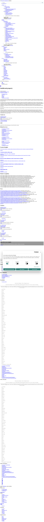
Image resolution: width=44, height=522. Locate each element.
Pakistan (3, 520)
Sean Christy (2, 221)
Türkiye (3, 501)
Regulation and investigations (9, 33)
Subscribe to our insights (3, 92)
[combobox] (21, 2)
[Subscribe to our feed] (0, 86)
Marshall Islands (4, 518)
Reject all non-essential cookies (9, 269)
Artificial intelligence (8, 54)
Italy (2, 498)
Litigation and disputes (9, 39)
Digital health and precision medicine (7, 130)
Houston (5, 69)
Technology (7, 25)
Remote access (4, 375)
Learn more (9, 18)
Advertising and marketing (5, 128)
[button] (42, 2)
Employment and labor (9, 37)
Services (3, 83)
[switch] (17, 263)
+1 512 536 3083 (3, 239)
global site (4, 486)
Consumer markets (8, 22)
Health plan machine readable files (6, 372)
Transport (7, 26)
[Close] (0, 487)
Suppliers (3, 374)
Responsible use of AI (8, 14)
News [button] (3, 58)
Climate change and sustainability (10, 28)
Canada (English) (4, 489)
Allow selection (22, 269)
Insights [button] (3, 46)
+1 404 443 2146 (3, 225)
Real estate (7, 40)
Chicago (5, 67)
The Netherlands (4, 500)
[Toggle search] (9, 0)
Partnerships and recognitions (9, 9)
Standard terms (4, 367)
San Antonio (5, 72)
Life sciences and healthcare (6, 276)
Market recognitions (6, 60)
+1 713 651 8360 (3, 232)
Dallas (5, 68)
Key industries (6, 21)
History (3, 474)
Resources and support (9, 10)
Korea (3, 517)
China (3, 509)
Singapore (3, 512)
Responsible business (7, 11)
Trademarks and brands (5, 135)
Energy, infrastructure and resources (10, 23)
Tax (6, 41)
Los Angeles (5, 70)
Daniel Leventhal (2, 226)
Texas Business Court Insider (9, 57)
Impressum (3, 366)
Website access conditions (5, 370)
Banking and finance (8, 35)
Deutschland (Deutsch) (5, 495)
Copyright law (4, 129)
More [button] (1, 240)
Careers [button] (3, 76)
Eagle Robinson (2, 234)
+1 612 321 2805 (3, 213)
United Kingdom (4, 502)
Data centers (7, 55)
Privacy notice (4, 369)
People (3, 19)
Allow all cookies (34, 269)
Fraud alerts (3, 371)
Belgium (3, 494)
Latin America (2, 492)
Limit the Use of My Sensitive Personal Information (9, 477)
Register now (2, 154)
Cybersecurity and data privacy (10, 29)
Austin (5, 66)
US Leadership (8, 6)
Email (1, 209)
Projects (7, 32)
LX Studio (5, 50)
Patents (3, 132)
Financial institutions (8, 24)
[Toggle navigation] (10, 0)
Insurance (7, 38)
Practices (5, 27)
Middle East (2, 503)
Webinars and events (6, 49)
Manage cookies (36, 266)
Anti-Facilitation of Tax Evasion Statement (8, 373)
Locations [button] (3, 65)
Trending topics (6, 53)
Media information (6, 61)
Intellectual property (8, 31)
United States (4, 3)
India (2, 516)
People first (5, 8)
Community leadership (9, 12)
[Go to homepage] (2, 82)
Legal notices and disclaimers (6, 365)
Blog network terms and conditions (7, 467)
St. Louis (5, 74)
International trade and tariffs (9, 56)
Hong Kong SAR (4, 510)
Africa (1, 504)
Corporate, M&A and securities (10, 36)
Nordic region (4, 519)
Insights (3, 96)
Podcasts (5, 47)
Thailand (3, 513)
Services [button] (3, 20)
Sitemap (3, 376)
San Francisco (6, 73)
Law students (5, 77)
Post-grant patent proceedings (6, 133)
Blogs (4, 48)
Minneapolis (5, 71)
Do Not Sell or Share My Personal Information (8, 377)
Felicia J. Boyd (2, 214)
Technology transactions (5, 134)
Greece (3, 497)
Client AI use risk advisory (9, 13)
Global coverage (8, 7)
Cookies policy (4, 368)
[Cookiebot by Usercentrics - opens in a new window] (34, 252)
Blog (2, 95)
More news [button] (1, 196)
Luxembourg (4, 499)
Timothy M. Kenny (3, 117)
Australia (3, 508)
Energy (6, 30)
